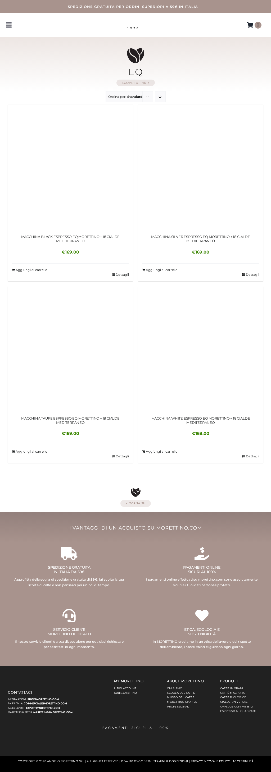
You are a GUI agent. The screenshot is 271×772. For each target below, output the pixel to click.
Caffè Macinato (232, 693)
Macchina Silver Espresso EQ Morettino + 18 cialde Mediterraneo (200, 239)
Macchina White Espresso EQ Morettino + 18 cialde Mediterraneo (200, 420)
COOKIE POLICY (218, 761)
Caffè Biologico (233, 697)
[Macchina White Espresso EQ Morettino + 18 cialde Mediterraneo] (200, 348)
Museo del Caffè (180, 697)
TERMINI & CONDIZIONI (170, 761)
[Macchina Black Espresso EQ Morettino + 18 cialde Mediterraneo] (70, 167)
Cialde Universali (234, 702)
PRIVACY (197, 761)
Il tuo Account (125, 688)
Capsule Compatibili (236, 706)
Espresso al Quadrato (238, 711)
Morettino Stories (182, 702)
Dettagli (122, 275)
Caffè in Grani (231, 688)
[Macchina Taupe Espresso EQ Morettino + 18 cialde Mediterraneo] (70, 348)
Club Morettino (125, 693)
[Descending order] (160, 96)
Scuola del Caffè (181, 693)
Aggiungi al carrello (32, 270)
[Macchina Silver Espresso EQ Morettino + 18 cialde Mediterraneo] (200, 167)
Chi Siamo (174, 688)
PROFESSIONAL (178, 706)
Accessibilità (243, 761)
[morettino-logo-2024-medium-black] (133, 22)
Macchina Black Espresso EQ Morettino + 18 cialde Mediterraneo (70, 239)
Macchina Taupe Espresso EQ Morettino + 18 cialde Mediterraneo (70, 420)
